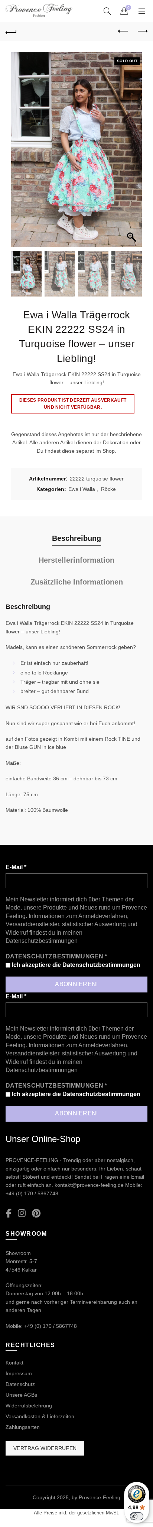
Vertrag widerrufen (44, 1448)
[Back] (11, 31)
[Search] (107, 11)
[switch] (136, 1516)
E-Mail (16, 867)
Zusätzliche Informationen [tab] (76, 582)
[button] (132, 153)
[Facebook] (9, 1214)
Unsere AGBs (21, 1395)
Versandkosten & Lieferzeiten (40, 1416)
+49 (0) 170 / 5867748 (32, 1193)
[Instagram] (21, 1214)
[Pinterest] (36, 1214)
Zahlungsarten (23, 1427)
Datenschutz (20, 1384)
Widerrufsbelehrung (29, 1406)
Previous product (123, 31)
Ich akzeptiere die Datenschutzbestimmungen (75, 965)
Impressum (19, 1373)
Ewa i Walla (81, 489)
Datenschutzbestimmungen (42, 941)
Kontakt (14, 1363)
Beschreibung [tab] (76, 538)
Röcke (108, 489)
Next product (142, 31)
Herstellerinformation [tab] (76, 560)
